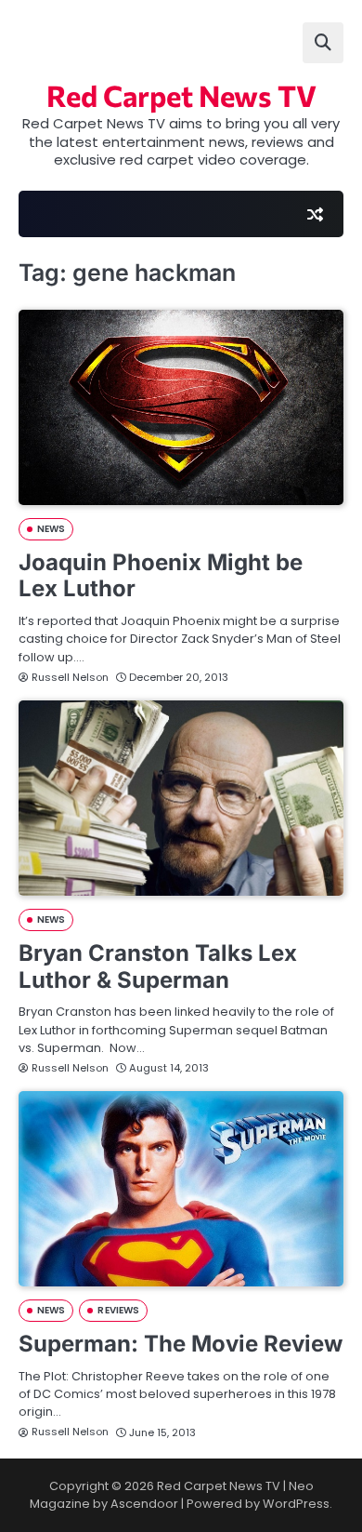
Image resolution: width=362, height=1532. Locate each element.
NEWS (51, 529)
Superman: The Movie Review (181, 1343)
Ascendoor (144, 1504)
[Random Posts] (315, 214)
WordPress (296, 1504)
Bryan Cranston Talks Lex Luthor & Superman (158, 966)
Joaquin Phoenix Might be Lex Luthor (161, 576)
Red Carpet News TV (181, 95)
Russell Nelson (70, 677)
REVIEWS (118, 1310)
